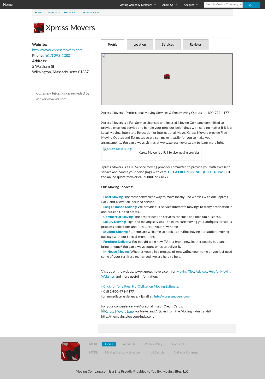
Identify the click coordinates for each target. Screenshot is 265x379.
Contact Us (179, 344)
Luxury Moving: (114, 222)
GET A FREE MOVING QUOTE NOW (195, 172)
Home (8, 4)
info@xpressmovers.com (172, 296)
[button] (167, 76)
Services (168, 44)
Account (189, 5)
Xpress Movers (90, 12)
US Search (157, 352)
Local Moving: (113, 197)
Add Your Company (186, 352)
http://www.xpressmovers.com (57, 50)
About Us (167, 5)
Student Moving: (115, 231)
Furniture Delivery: (117, 241)
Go (251, 5)
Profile (112, 44)
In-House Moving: (116, 251)
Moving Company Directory (135, 5)
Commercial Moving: (118, 217)
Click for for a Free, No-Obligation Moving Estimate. (141, 286)
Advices (201, 271)
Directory (69, 12)
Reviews (196, 44)
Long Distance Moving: (120, 207)
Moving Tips (185, 271)
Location (140, 44)
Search (52, 12)
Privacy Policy (153, 344)
